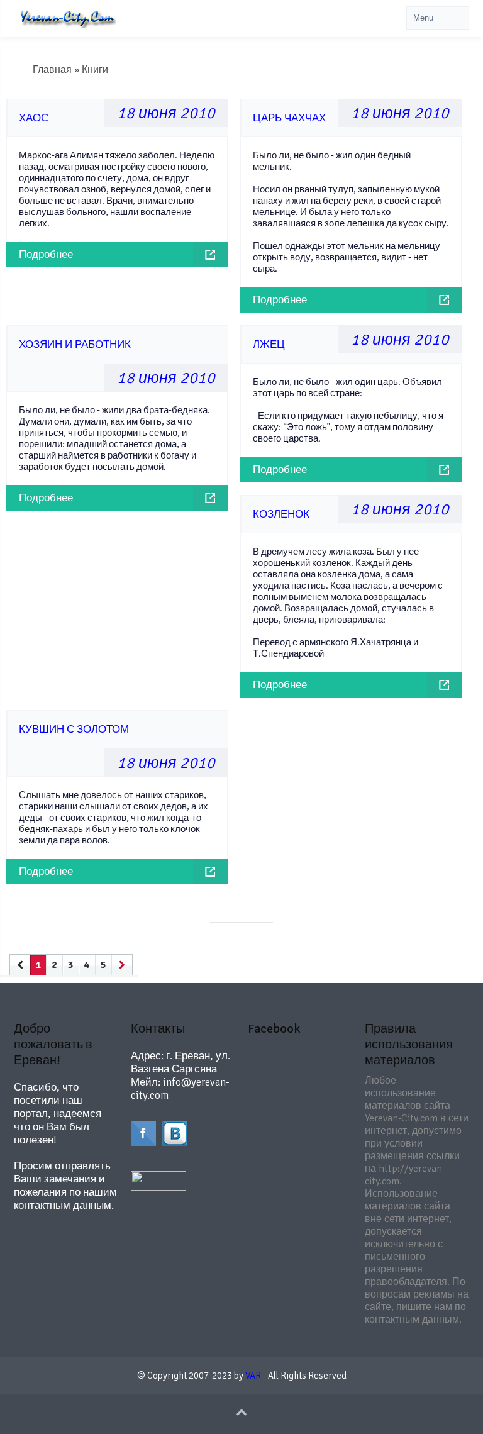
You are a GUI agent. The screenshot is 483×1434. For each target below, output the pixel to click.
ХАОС (33, 118)
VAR (253, 1375)
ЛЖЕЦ (269, 344)
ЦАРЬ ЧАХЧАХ (289, 118)
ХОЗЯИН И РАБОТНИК (75, 344)
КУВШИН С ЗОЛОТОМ (74, 729)
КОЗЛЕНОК (281, 514)
